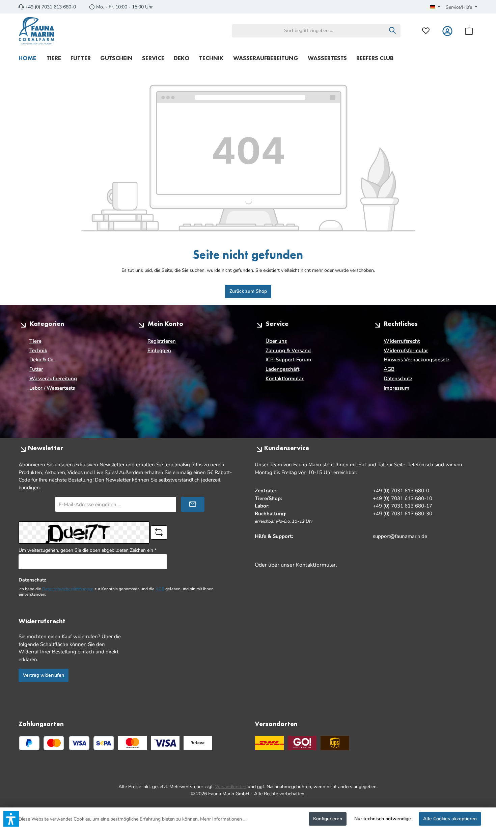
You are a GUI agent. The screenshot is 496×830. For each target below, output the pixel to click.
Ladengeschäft (282, 369)
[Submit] (192, 504)
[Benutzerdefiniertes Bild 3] (198, 743)
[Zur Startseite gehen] (37, 31)
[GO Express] (302, 743)
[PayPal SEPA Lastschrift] (103, 743)
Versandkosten (230, 786)
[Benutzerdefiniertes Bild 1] (132, 743)
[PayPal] (29, 743)
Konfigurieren (327, 818)
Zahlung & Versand (288, 350)
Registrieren (161, 341)
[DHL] (269, 743)
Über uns (276, 341)
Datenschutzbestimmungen (67, 589)
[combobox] (308, 30)
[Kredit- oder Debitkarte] (66, 743)
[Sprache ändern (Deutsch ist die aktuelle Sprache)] (435, 7)
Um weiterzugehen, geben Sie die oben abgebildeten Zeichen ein (88, 550)
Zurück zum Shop (248, 291)
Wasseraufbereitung (53, 378)
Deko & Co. (42, 359)
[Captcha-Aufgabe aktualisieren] (159, 532)
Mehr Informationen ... (223, 819)
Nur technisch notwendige (382, 818)
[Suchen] (393, 30)
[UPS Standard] (335, 743)
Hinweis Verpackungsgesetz (416, 359)
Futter (36, 369)
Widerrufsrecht (402, 341)
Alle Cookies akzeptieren (450, 818)
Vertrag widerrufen (43, 675)
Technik (38, 350)
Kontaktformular (285, 378)
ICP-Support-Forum (288, 359)
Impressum (396, 388)
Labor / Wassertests (52, 388)
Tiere (35, 341)
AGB (389, 369)
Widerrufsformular (406, 350)
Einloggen (159, 350)
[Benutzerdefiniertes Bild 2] (165, 743)
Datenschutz (398, 378)
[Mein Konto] (447, 30)
